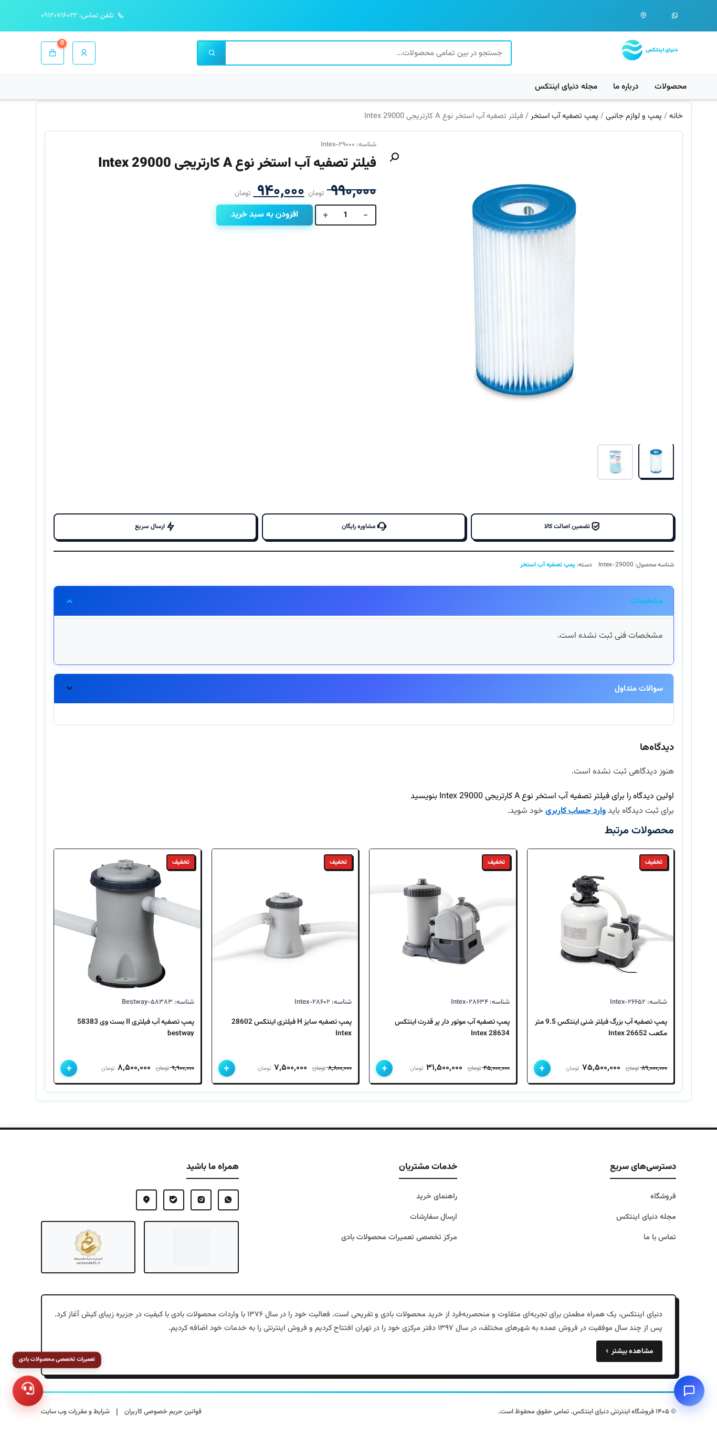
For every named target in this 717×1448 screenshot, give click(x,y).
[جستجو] (212, 53)
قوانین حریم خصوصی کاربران (163, 1412)
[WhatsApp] (228, 1199)
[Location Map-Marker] (146, 1199)
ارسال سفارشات (433, 1217)
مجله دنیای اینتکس (566, 86)
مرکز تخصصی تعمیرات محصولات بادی (399, 1237)
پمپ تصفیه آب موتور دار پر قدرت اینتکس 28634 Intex (452, 1027)
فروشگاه (663, 1196)
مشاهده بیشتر (629, 1351)
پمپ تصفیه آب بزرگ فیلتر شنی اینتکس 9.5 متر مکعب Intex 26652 (601, 1027)
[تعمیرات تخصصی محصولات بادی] (28, 1391)
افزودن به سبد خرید (264, 214)
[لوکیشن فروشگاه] (643, 15)
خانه (676, 116)
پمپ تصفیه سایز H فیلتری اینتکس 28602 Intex (291, 1027)
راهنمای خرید (436, 1196)
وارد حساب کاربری (575, 811)
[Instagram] (201, 1199)
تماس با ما (660, 1237)
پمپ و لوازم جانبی (634, 116)
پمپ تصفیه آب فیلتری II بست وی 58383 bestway (135, 1027)
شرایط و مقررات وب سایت (75, 1412)
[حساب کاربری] (84, 53)
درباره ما (626, 86)
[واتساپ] (675, 15)
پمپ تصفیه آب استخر (564, 116)
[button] (394, 157)
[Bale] (173, 1199)
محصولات (671, 86)
